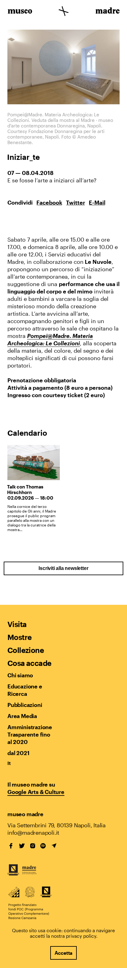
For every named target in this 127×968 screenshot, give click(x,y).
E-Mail (97, 202)
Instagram (32, 846)
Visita (17, 624)
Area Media (22, 715)
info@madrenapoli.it (33, 832)
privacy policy (81, 936)
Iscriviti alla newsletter (63, 568)
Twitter (75, 202)
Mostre (19, 637)
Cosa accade (29, 662)
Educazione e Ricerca (24, 690)
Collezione (25, 650)
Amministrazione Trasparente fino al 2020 (29, 734)
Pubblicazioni (24, 704)
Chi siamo (20, 675)
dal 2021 (18, 753)
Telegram (54, 846)
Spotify (43, 846)
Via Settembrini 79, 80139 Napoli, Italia (56, 825)
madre (107, 11)
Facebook (49, 202)
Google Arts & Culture (35, 791)
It (9, 763)
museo (19, 11)
